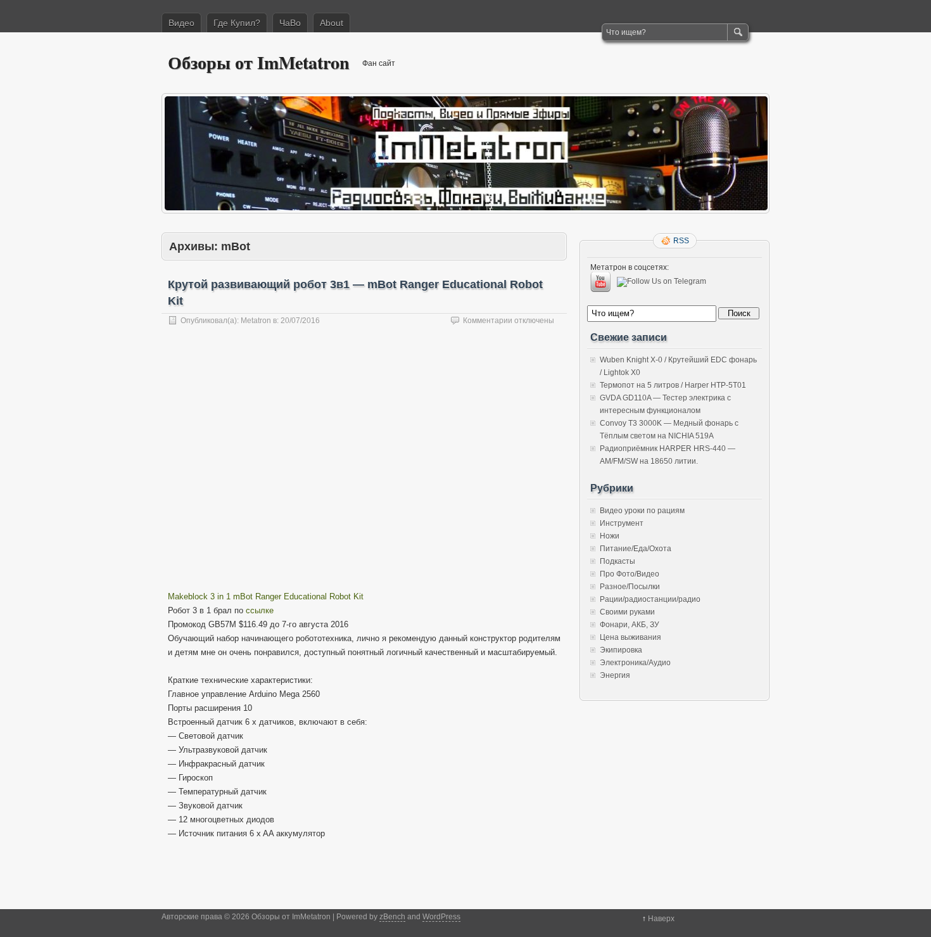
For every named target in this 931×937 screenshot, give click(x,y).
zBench (392, 916)
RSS (681, 240)
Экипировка (621, 650)
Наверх (661, 918)
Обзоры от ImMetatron (259, 62)
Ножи (609, 536)
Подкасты (617, 561)
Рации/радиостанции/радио (650, 599)
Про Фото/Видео (629, 574)
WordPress (441, 916)
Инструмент (621, 523)
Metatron (256, 320)
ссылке (260, 610)
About (331, 23)
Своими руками (627, 612)
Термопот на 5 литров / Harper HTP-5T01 (673, 385)
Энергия (615, 675)
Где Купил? (236, 23)
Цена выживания (630, 637)
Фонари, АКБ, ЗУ (629, 624)
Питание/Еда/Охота (635, 548)
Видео (181, 23)
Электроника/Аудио (635, 662)
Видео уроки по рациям (642, 510)
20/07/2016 (300, 320)
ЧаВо (290, 23)
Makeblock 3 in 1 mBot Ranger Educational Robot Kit (266, 596)
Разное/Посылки (630, 586)
